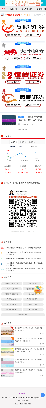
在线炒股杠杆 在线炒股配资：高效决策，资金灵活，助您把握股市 (24, 264)
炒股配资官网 (33, 294)
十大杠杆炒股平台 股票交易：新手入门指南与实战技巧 (31, 120)
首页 (3, 9)
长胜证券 (13, 9)
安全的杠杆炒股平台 (11, 284)
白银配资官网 (27, 9)
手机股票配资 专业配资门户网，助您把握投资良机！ (23, 248)
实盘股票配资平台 (12, 309)
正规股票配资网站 (12, 289)
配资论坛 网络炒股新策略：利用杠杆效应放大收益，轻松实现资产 (24, 269)
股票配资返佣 (11, 299)
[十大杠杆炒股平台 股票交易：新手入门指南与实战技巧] (9, 120)
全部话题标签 (23, 315)
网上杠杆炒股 (11, 304)
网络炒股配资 (33, 309)
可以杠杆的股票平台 (11, 294)
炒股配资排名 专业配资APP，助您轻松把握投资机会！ (24, 258)
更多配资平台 (38, 15)
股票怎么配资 (33, 304)
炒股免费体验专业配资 (33, 289)
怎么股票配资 (33, 284)
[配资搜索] (42, 3)
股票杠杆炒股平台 (33, 299)
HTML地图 (25, 400)
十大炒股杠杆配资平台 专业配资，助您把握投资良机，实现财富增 (24, 253)
